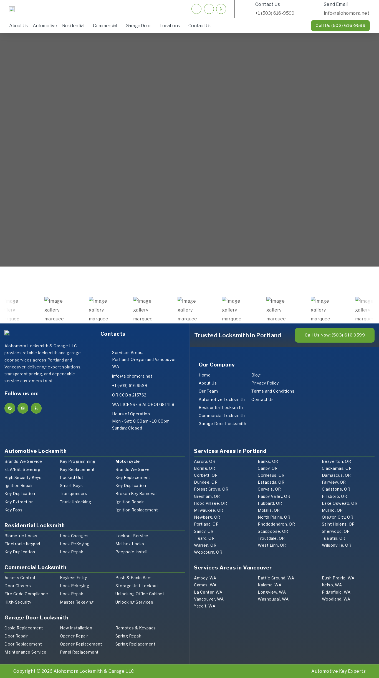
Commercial (105, 25)
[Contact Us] (247, 8)
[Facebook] (9, 408)
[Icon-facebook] (196, 9)
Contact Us (267, 4)
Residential (73, 25)
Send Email (336, 4)
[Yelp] (221, 9)
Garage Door (138, 25)
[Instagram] (22, 408)
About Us (18, 25)
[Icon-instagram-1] (209, 9)
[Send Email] (316, 8)
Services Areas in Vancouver (233, 567)
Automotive (45, 25)
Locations (170, 25)
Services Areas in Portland (230, 451)
